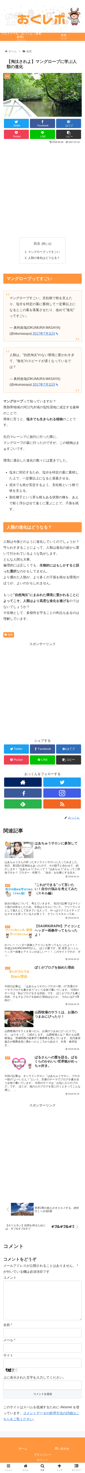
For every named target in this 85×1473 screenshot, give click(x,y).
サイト (8, 1355)
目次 (37, 243)
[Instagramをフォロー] (62, 793)
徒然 (10, 634)
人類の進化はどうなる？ (44, 257)
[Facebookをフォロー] (23, 793)
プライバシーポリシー (42, 1457)
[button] (76, 780)
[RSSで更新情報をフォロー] (62, 804)
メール (9, 1340)
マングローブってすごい (44, 251)
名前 (7, 1325)
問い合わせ (62, 1448)
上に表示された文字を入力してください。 (34, 1377)
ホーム (23, 1448)
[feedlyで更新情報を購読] (23, 804)
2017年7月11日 (44, 333)
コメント (10, 1277)
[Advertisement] (42, 189)
